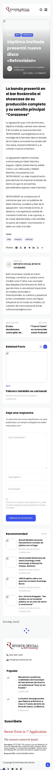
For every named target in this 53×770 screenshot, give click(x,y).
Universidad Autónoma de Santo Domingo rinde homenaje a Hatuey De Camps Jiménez (32, 562)
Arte (18, 35)
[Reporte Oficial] (17, 9)
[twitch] (21, 769)
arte (9, 239)
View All (44, 534)
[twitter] (8, 769)
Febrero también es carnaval (26, 391)
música (17, 239)
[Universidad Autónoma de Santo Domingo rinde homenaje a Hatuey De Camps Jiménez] (11, 562)
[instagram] (12, 769)
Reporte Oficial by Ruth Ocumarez (29, 67)
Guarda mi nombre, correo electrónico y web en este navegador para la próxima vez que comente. (26, 505)
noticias (29, 239)
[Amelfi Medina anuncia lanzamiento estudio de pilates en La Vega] (11, 544)
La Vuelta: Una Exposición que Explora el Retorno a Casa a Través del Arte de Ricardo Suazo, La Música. (31, 702)
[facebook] (4, 769)
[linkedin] (17, 769)
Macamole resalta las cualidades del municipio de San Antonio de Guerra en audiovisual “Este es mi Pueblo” (31, 682)
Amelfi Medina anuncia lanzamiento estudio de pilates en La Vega (31, 543)
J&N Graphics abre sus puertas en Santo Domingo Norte (32, 581)
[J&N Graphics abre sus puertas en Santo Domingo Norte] (11, 582)
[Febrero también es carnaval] (26, 367)
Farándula (27, 35)
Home (9, 35)
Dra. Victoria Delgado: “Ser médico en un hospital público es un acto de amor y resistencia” (33, 600)
